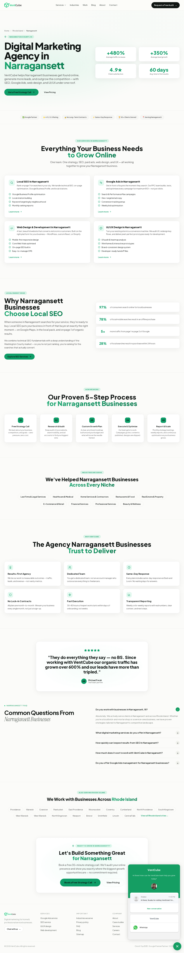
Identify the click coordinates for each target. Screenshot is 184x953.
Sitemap (80, 934)
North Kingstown (59, 815)
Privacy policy (82, 922)
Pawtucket (58, 809)
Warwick (30, 809)
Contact (113, 5)
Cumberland (125, 809)
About (102, 5)
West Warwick (22, 815)
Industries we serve (84, 918)
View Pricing (50, 92)
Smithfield (102, 815)
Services (60, 5)
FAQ (78, 926)
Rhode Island (18, 31)
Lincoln (116, 815)
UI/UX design (45, 926)
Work (85, 5)
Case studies (118, 922)
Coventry (110, 809)
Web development (48, 930)
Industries (74, 5)
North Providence (145, 809)
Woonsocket (94, 809)
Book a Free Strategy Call (78, 882)
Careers (115, 930)
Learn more (14, 211)
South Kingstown (166, 809)
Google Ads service (49, 918)
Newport (77, 815)
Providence (15, 809)
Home (6, 31)
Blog (93, 5)
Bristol (89, 815)
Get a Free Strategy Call (19, 92)
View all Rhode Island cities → (154, 815)
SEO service (45, 922)
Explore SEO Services (18, 356)
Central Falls (130, 815)
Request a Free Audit (165, 5)
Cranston (43, 809)
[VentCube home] (13, 5)
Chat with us (14, 929)
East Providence (76, 809)
